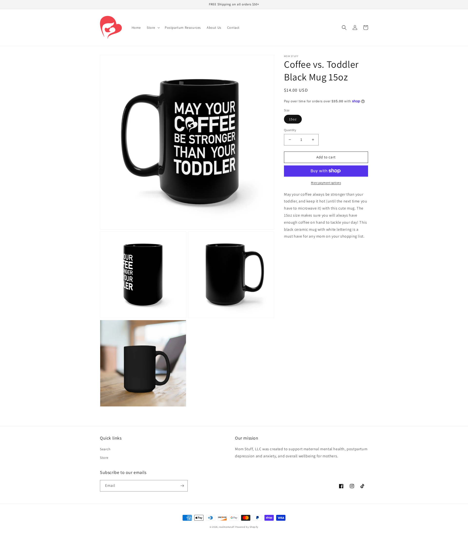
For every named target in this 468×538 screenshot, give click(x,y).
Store (104, 457)
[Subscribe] (182, 485)
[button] (153, 27)
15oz (293, 119)
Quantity (290, 130)
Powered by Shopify (247, 526)
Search (105, 449)
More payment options (326, 182)
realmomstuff (226, 526)
